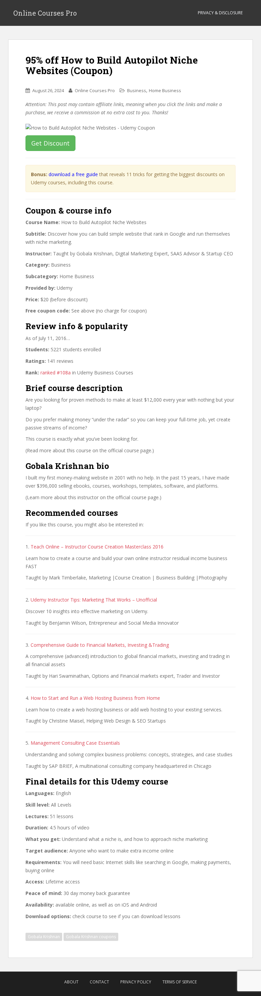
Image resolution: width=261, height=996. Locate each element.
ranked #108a (55, 372)
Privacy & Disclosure (220, 13)
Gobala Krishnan (44, 937)
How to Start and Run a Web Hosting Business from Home (95, 698)
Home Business (165, 90)
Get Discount (50, 143)
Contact (99, 982)
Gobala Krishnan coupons (91, 937)
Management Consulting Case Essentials (75, 743)
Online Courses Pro (45, 13)
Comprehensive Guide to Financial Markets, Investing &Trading (100, 645)
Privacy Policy (135, 982)
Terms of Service (179, 982)
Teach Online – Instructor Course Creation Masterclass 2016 (97, 546)
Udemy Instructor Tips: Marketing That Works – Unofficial (94, 599)
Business (136, 90)
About (71, 982)
